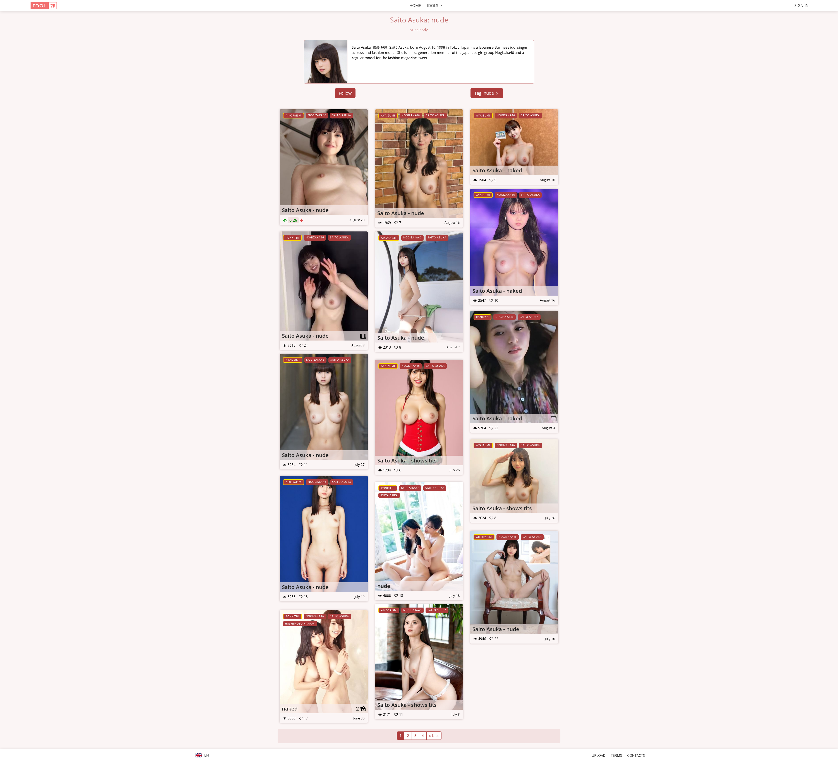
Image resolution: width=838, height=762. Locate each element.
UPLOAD (599, 755)
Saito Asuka (341, 115)
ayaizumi (388, 115)
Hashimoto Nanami (300, 623)
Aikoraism (293, 115)
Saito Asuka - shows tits (407, 460)
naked (290, 708)
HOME (415, 5)
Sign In (801, 5)
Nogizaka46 (317, 115)
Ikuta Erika (389, 495)
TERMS (616, 755)
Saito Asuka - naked (497, 170)
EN (206, 755)
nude (383, 585)
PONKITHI (292, 238)
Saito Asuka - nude (305, 210)
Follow (345, 93)
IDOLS (433, 5)
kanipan (482, 317)
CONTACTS (636, 755)
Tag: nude (484, 93)
